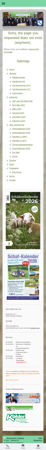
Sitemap (21, 438)
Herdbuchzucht (18, 81)
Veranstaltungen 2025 (21, 129)
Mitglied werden (18, 77)
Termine (12, 160)
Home (11, 69)
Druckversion (11, 438)
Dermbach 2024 (19, 117)
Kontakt (12, 180)
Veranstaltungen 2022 (21, 148)
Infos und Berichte (16, 125)
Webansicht (37, 440)
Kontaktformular (35, 328)
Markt (11, 164)
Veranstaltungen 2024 (21, 133)
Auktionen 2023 (18, 121)
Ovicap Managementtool (22, 145)
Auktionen (13, 97)
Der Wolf (15, 152)
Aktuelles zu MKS (19, 137)
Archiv (15, 156)
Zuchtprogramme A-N (21, 85)
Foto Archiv (17, 172)
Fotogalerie (13, 168)
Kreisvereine (17, 93)
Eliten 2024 (16, 109)
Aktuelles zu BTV (19, 141)
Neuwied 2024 (18, 113)
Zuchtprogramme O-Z (21, 89)
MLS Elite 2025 (18, 105)
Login (40, 438)
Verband (12, 73)
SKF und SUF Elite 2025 (22, 101)
